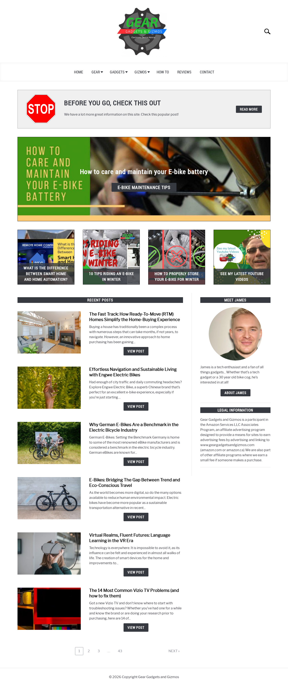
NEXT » (174, 651)
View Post (136, 351)
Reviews (184, 71)
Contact (207, 71)
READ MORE (249, 109)
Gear (96, 71)
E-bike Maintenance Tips (144, 187)
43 (121, 651)
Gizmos (141, 71)
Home (78, 71)
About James (235, 392)
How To (163, 71)
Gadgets (117, 71)
